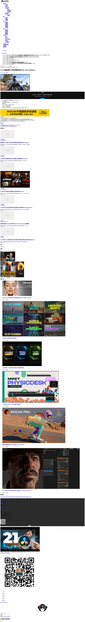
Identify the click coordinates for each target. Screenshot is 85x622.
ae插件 (1, 221)
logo (29, 496)
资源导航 (4, 46)
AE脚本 (10, 496)
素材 (4, 21)
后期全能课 (5, 53)
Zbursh (6, 37)
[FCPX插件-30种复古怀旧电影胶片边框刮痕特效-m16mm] (42, 179)
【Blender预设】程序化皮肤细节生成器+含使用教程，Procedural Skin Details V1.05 (16, 490)
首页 (2, 53)
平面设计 (6, 32)
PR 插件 (6, 5)
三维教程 (6, 31)
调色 (12, 496)
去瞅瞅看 (8, 553)
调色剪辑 (6, 29)
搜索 (10, 66)
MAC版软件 (7, 42)
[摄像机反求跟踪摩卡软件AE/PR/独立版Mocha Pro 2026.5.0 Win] (33, 442)
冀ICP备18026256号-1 (24, 525)
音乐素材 (6, 24)
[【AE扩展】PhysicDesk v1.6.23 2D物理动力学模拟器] (30, 402)
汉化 (30, 496)
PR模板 (6, 18)
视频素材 (6, 22)
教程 (4, 28)
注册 (5, 616)
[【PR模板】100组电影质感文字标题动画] (33, 336)
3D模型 (6, 40)
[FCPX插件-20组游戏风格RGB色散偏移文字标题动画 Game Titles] (7, 154)
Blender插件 (7, 7)
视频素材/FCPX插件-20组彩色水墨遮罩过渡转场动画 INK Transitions (14, 142)
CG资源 (4, 35)
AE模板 (6, 17)
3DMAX (6, 36)
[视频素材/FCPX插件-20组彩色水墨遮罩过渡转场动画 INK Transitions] (7, 138)
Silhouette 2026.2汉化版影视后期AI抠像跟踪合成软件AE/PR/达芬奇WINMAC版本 (16, 297)
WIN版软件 (7, 41)
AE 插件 (6, 4)
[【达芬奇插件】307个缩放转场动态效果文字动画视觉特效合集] (22, 365)
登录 (3, 246)
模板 (4, 16)
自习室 (5, 45)
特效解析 (6, 34)
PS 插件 (6, 6)
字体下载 (6, 27)
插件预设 (4, 3)
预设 (18, 496)
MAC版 (4, 221)
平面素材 (6, 23)
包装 (1, 123)
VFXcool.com (7, 525)
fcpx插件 (1, 140)
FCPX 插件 (6, 72)
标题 (22, 496)
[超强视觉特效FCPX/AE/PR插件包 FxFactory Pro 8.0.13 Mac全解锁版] (7, 219)
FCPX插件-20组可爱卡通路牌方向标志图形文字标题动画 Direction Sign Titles (16, 207)
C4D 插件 (6, 8)
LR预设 (24, 496)
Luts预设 (8, 14)
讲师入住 (4, 508)
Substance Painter (8, 39)
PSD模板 (6, 19)
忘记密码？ (8, 616)
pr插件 (6, 221)
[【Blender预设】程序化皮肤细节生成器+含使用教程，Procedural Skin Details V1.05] (41, 488)
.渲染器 (8, 9)
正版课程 (4, 509)
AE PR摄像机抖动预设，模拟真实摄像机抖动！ (8, 126)
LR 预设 (8, 15)
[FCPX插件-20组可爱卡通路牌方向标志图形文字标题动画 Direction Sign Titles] (7, 203)
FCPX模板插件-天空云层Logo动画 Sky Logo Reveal (9, 125)
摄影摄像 (6, 33)
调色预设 (6, 13)
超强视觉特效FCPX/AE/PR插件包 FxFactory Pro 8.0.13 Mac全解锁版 (14, 223)
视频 (3, 123)
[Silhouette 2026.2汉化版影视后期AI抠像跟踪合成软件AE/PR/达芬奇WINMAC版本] (17, 295)
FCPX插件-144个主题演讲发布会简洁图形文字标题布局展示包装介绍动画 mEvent (17, 239)
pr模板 (16, 496)
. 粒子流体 (8, 10)
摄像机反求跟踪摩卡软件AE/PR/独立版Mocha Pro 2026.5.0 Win (13, 444)
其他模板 (6, 20)
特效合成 (6, 30)
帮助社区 (6, 44)
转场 (14, 496)
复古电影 (4, 189)
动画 (4, 205)
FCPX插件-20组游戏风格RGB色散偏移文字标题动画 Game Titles (13, 158)
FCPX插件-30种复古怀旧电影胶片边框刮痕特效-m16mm (12, 191)
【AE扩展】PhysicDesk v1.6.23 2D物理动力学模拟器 (11, 404)
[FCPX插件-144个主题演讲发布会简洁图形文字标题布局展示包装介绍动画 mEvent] (7, 235)
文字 (4, 156)
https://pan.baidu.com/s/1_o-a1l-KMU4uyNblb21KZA (13, 107)
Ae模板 (4, 496)
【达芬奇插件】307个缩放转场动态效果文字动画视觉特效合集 (13, 367)
